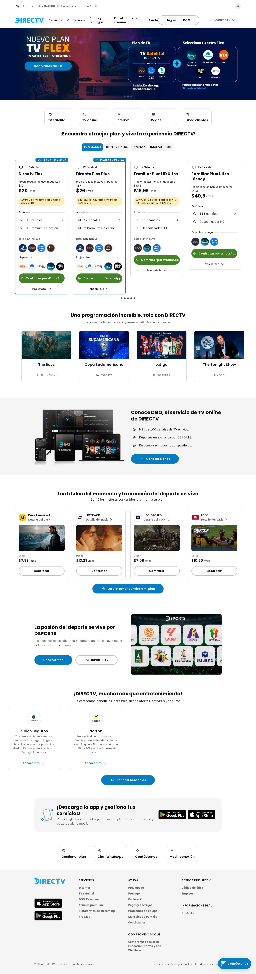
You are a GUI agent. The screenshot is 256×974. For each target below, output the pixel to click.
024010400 (51, 6)
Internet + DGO (161, 147)
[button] (12, 227)
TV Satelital (92, 147)
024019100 (91, 6)
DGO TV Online (117, 147)
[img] (233, 20)
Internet (139, 147)
